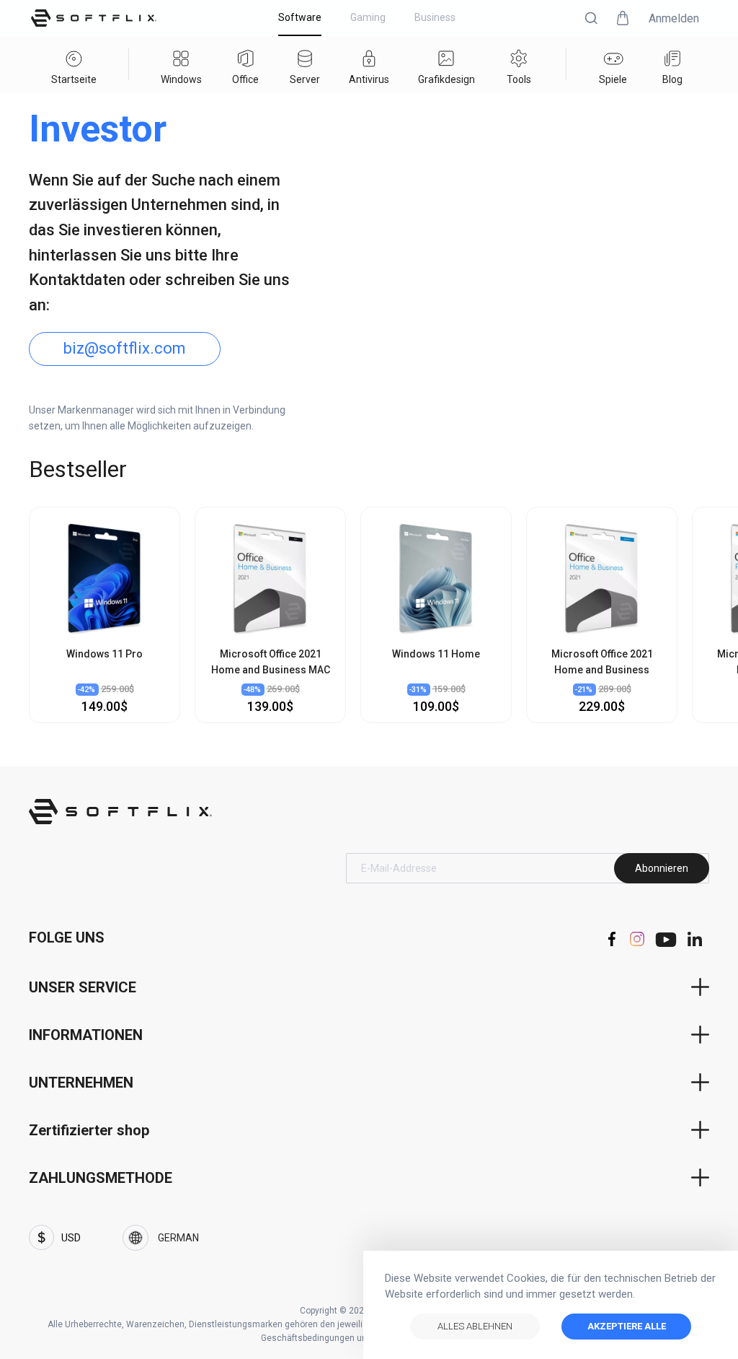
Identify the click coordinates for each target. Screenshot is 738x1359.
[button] (591, 18)
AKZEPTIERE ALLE (626, 1326)
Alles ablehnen (474, 1326)
